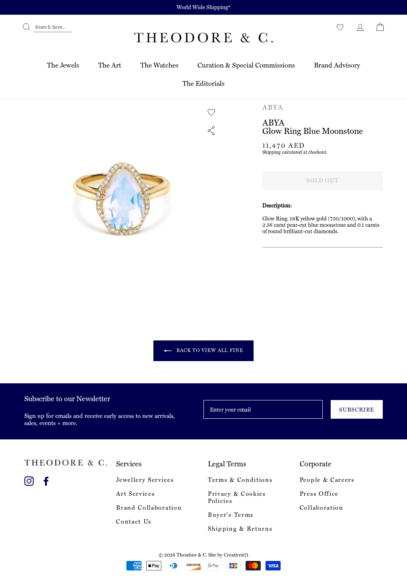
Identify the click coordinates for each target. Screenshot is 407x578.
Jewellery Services (145, 479)
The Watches (159, 65)
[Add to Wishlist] (211, 112)
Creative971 (236, 555)
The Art (109, 65)
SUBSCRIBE (356, 409)
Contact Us (133, 521)
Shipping (271, 152)
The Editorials (203, 83)
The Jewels (63, 65)
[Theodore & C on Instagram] (29, 479)
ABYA (272, 107)
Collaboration (321, 507)
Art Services (135, 493)
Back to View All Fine (209, 350)
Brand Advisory (337, 65)
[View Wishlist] (340, 27)
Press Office (319, 493)
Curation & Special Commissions (246, 65)
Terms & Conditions (240, 479)
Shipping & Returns (240, 528)
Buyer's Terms (231, 514)
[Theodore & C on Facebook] (46, 479)
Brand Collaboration (149, 507)
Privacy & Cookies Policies (237, 497)
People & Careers (327, 479)
